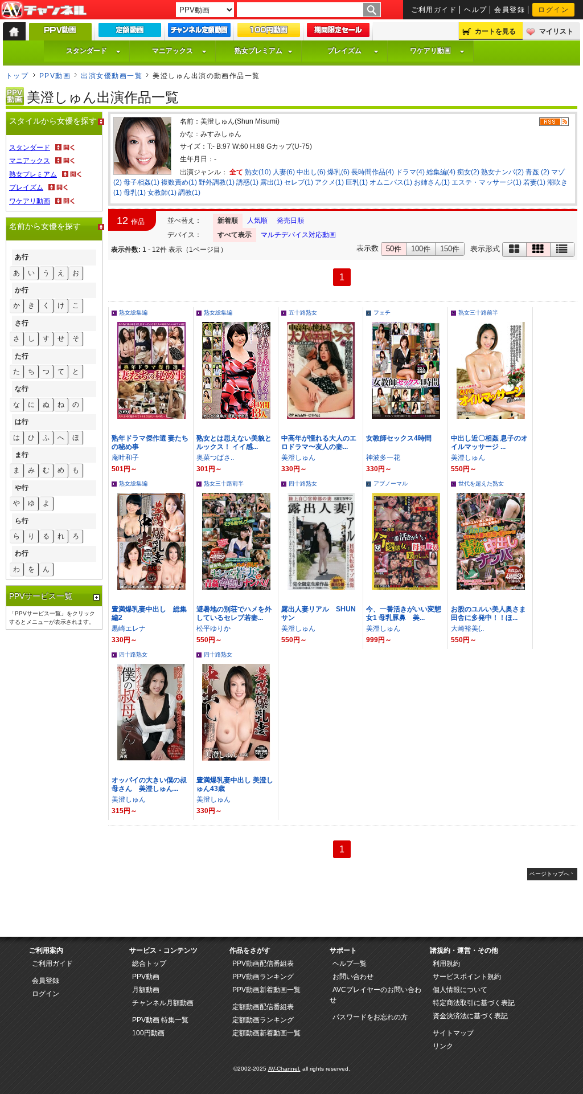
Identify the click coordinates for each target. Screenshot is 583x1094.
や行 (21, 488)
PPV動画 (55, 76)
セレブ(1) (298, 182)
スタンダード (86, 51)
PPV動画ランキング (263, 977)
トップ (17, 76)
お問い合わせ (352, 977)
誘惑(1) (247, 182)
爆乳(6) (338, 172)
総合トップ (149, 964)
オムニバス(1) (390, 182)
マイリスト (556, 31)
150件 (449, 248)
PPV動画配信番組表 (263, 964)
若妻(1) (534, 182)
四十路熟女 (303, 483)
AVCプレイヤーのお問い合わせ (375, 995)
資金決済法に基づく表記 (470, 1016)
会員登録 (509, 10)
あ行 (21, 257)
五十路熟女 (303, 312)
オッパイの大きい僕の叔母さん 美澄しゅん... (149, 784)
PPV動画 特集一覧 (160, 1020)
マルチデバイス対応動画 (298, 235)
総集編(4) (440, 172)
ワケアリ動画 (430, 51)
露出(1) (271, 182)
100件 (420, 248)
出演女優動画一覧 (111, 76)
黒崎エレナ (129, 628)
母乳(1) (135, 193)
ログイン (553, 10)
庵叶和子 (125, 458)
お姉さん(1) (432, 182)
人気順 (257, 220)
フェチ (382, 312)
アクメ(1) (329, 182)
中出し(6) (311, 172)
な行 (21, 389)
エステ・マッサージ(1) (486, 182)
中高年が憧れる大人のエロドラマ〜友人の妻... (318, 442)
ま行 (21, 455)
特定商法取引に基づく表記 (474, 1003)
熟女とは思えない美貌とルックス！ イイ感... (234, 442)
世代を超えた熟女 (481, 483)
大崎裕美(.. (467, 628)
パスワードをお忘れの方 (370, 1017)
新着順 (227, 220)
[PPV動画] (60, 34)
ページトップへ (549, 874)
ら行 (21, 521)
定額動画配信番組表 (263, 1007)
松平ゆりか (213, 628)
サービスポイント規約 (467, 977)
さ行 (21, 323)
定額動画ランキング (263, 1020)
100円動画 (148, 1033)
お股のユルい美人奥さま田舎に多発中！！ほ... (488, 613)
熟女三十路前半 (478, 312)
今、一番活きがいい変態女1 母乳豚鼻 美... (403, 613)
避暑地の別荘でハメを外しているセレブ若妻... (234, 613)
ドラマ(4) (410, 172)
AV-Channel (44, 10)
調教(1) (189, 193)
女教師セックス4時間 (399, 438)
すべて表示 (234, 235)
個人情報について (460, 990)
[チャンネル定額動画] (199, 32)
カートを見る (495, 31)
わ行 (21, 553)
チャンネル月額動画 (163, 1003)
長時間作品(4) (372, 172)
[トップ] (14, 31)
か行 (21, 290)
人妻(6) (284, 172)
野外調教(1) (217, 182)
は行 (21, 422)
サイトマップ (453, 1033)
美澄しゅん (298, 458)
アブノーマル (390, 483)
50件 (393, 248)
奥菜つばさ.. (215, 458)
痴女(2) (468, 172)
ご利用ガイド (434, 10)
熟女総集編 (133, 312)
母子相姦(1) (141, 182)
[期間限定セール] (338, 32)
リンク (443, 1046)
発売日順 (290, 220)
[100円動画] (268, 32)
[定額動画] (130, 32)
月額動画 (145, 990)
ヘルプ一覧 (349, 964)
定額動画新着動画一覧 (266, 1033)
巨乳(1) (357, 182)
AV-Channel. (284, 1069)
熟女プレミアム (258, 51)
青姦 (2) (537, 172)
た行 (21, 356)
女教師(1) (161, 193)
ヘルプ (475, 10)
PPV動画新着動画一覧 (266, 990)
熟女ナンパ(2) (502, 172)
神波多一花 (383, 458)
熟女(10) (258, 172)
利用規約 (446, 964)
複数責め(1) (179, 182)
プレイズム (344, 51)
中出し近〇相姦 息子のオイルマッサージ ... (489, 442)
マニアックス (172, 51)
